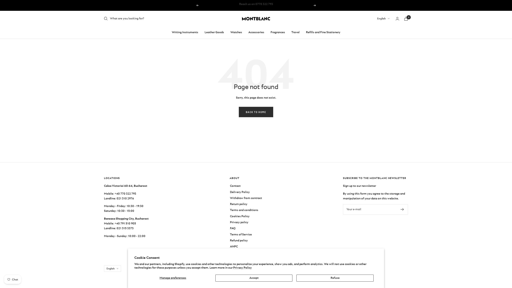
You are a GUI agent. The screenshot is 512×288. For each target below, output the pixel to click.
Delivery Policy (240, 192)
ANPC (234, 246)
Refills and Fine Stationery (323, 32)
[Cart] (406, 19)
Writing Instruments (185, 32)
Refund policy (239, 240)
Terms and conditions (244, 210)
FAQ (232, 228)
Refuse (335, 278)
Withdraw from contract (246, 198)
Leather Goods (214, 32)
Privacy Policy (242, 268)
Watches (236, 32)
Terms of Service (241, 234)
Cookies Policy (240, 216)
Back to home (256, 112)
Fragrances (278, 32)
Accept (254, 278)
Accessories (256, 32)
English (381, 18)
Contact (235, 186)
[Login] (397, 18)
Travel (295, 32)
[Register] (402, 209)
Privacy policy (239, 222)
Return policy (238, 204)
